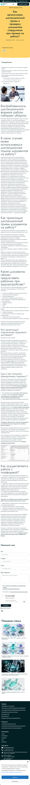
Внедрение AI (5, 716)
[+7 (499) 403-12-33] (16, 1)
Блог (21, 7)
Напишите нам (6, 83)
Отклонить (15, 781)
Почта (2, 565)
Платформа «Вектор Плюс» (9, 724)
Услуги (4, 704)
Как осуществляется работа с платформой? (10, 81)
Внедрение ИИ (5, 714)
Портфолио (4, 735)
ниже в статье (10, 361)
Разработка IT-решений (8, 706)
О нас (3, 733)
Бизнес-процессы (14, 7)
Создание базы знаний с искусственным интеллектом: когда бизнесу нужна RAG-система (15, 674)
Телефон (3, 558)
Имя (2, 551)
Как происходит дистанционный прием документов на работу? (15, 73)
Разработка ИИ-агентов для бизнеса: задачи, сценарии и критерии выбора (15, 656)
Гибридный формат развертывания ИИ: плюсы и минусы (13, 692)
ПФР (21, 393)
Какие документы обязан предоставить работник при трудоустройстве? (13, 76)
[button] (27, 762)
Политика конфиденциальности (11, 589)
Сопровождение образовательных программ (13, 726)
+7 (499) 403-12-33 (22, 1)
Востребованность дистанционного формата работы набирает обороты (14, 68)
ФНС (18, 393)
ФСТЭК (15, 394)
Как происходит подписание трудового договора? (14, 78)
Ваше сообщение (5, 572)
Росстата (25, 393)
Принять (15, 777)
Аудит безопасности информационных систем (13, 710)
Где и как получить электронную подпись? (12, 80)
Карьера (4, 737)
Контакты (4, 741)
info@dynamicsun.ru (9, 1)
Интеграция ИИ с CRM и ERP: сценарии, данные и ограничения (14, 638)
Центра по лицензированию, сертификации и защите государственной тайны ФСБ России (12, 396)
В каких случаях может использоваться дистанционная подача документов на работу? (15, 71)
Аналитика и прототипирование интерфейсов (13, 708)
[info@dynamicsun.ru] (3, 1)
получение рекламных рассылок (19, 591)
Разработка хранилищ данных (10, 712)
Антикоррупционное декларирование (12, 728)
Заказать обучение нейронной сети (11, 718)
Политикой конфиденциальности (12, 772)
